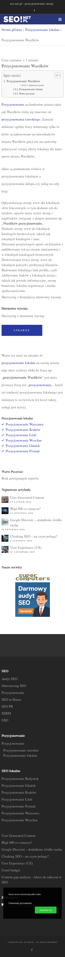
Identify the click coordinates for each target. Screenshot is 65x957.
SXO (5, 720)
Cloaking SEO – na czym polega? (33, 536)
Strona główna (12, 29)
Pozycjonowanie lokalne (42, 29)
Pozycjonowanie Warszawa (24, 424)
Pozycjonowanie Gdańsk (23, 445)
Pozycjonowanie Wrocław (24, 440)
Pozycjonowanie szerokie (21, 750)
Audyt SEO (9, 678)
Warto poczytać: (27, 93)
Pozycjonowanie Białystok (20, 778)
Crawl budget (11, 870)
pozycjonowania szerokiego (21, 119)
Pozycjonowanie (13, 104)
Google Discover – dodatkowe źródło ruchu (32, 849)
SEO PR (7, 706)
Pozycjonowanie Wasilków (23, 81)
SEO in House (11, 699)
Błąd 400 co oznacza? (25, 508)
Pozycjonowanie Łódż (21, 435)
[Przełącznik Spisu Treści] (56, 75)
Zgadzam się (46, 910)
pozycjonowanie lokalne (18, 362)
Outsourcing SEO (14, 685)
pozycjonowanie (40, 384)
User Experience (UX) (26, 547)
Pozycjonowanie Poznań (23, 451)
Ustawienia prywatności (20, 903)
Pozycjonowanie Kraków (23, 429)
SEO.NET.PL (29, 942)
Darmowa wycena (36, 85)
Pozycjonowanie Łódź (17, 799)
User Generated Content (27, 497)
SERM (6, 713)
